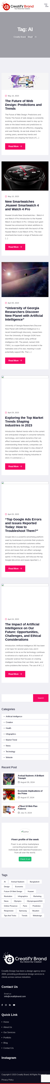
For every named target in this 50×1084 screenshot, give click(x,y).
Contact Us (8, 1048)
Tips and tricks (10, 916)
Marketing (37, 896)
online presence (10, 906)
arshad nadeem (17, 882)
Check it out (25, 859)
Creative (9, 722)
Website (9, 757)
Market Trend (11, 740)
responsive (8, 911)
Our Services (9, 1032)
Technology (10, 751)
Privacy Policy (8, 1080)
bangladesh (34, 882)
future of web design (13, 891)
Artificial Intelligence (14, 716)
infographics (23, 896)
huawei (31, 891)
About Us (7, 1027)
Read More (13, 146)
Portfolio (7, 1038)
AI (5, 882)
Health (8, 728)
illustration (8, 896)
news (6, 901)
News (8, 746)
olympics (17, 901)
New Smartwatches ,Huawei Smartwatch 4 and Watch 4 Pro (22, 205)
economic (19, 887)
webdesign (37, 916)
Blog (5, 1043)
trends (24, 916)
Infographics (11, 734)
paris (25, 906)
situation (35, 911)
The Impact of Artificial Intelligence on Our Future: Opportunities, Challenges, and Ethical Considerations (23, 631)
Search (41, 698)
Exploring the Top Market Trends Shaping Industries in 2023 (24, 421)
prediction (37, 906)
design (7, 887)
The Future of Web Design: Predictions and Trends (23, 104)
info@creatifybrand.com (15, 996)
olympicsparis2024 (34, 901)
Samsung (23, 911)
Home (6, 1022)
